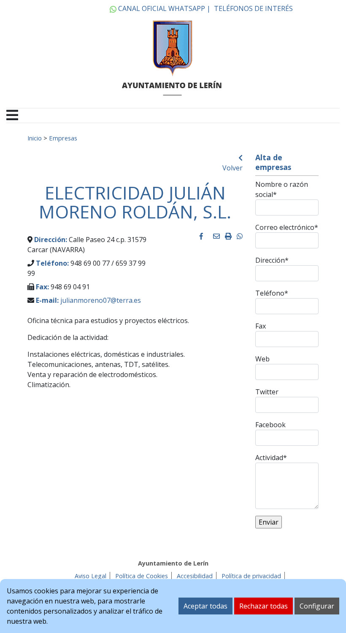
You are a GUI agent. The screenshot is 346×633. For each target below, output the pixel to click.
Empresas (63, 138)
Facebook (270, 424)
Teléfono (271, 293)
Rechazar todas (263, 606)
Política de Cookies (141, 576)
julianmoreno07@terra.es (100, 300)
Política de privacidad (251, 576)
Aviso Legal (90, 576)
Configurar (317, 606)
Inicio (34, 138)
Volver (232, 167)
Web (262, 359)
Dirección (272, 260)
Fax (260, 326)
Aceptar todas (205, 606)
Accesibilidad (195, 576)
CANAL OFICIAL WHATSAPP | (163, 8)
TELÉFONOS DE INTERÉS (253, 8)
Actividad (271, 457)
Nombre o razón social (281, 189)
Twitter (266, 391)
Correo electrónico (286, 227)
